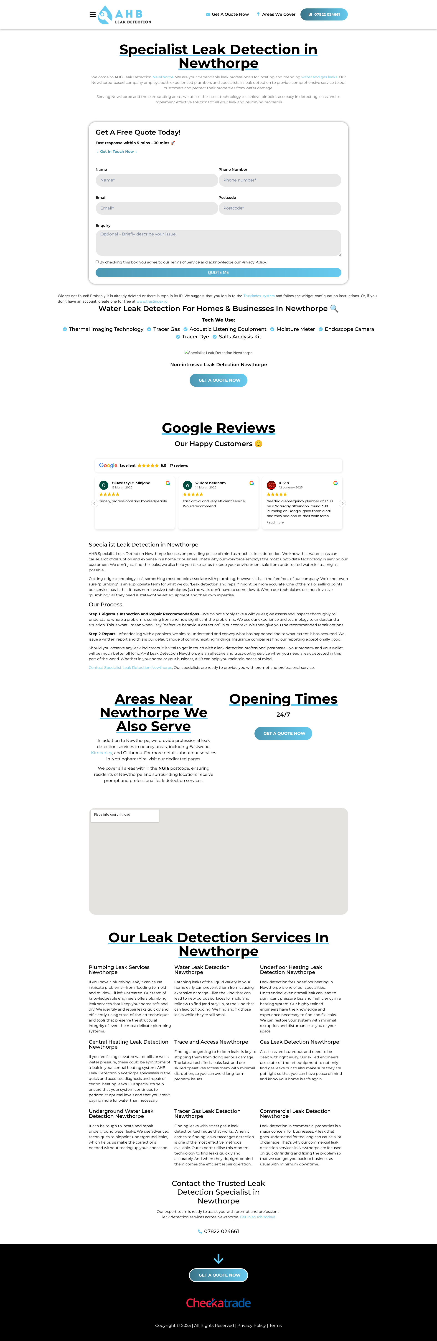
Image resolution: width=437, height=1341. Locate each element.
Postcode (227, 197)
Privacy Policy (251, 1325)
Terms (275, 1325)
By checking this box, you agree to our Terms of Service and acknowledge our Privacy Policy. (183, 262)
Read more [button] (275, 523)
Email (101, 197)
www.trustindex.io (152, 301)
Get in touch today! (257, 1217)
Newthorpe (162, 77)
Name (101, 169)
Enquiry (103, 225)
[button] (342, 503)
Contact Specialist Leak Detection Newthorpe (130, 667)
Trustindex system (259, 296)
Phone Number (232, 169)
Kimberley (101, 752)
